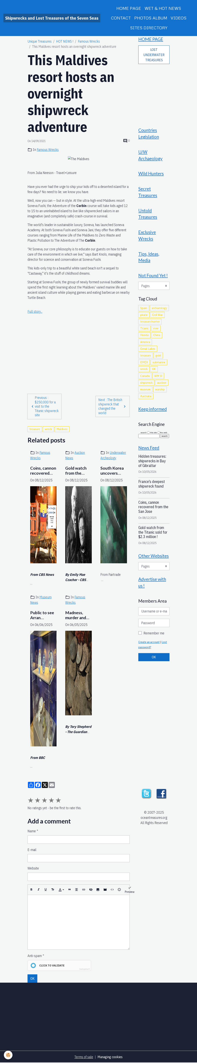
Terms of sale (83, 1057)
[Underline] (45, 890)
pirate (144, 315)
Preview (129, 892)
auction (161, 382)
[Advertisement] (79, 350)
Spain (143, 308)
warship (160, 389)
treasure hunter (150, 321)
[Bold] (31, 890)
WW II (158, 376)
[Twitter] (146, 793)
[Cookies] (8, 1055)
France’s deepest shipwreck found (151, 484)
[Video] (105, 890)
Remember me (154, 633)
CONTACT (121, 17)
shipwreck (146, 382)
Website (33, 868)
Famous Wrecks (89, 41)
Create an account (149, 642)
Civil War (157, 315)
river (156, 328)
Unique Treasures (40, 41)
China (156, 335)
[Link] (83, 890)
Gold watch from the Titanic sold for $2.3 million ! (76, 471)
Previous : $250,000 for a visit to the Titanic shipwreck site (47, 406)
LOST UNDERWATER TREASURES (153, 54)
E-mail (32, 850)
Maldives (62, 429)
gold (158, 355)
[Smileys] (119, 890)
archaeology (159, 308)
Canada (145, 376)
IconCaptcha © (84, 969)
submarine (159, 362)
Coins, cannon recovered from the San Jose (43, 471)
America (145, 342)
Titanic (144, 328)
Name (32, 831)
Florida (144, 335)
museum (145, 389)
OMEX (144, 362)
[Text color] (61, 890)
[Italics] (38, 890)
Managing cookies (110, 1057)
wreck (48, 429)
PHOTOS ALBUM (150, 17)
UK (154, 369)
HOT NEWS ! (64, 41)
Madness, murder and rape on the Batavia (75, 615)
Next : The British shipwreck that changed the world (110, 406)
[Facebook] (161, 793)
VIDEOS (178, 17)
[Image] (98, 890)
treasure (34, 429)
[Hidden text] (90, 890)
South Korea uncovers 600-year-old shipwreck (112, 471)
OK (32, 978)
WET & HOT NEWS (162, 8)
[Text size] (52, 890)
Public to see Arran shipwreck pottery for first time (42, 615)
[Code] (112, 890)
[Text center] (76, 890)
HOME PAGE (128, 8)
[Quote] (69, 890)
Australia (145, 396)
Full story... (35, 311)
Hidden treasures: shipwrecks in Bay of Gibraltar (152, 461)
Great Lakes (147, 349)
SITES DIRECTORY (148, 27)
